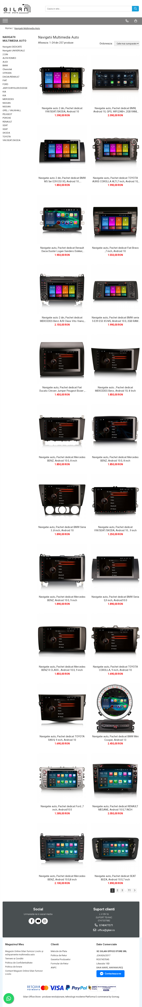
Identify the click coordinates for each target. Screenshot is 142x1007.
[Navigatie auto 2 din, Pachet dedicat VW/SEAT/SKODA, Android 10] (62, 80)
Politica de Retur (59, 955)
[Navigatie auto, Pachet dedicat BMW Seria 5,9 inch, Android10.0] (115, 569)
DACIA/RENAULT (11, 76)
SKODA (6, 132)
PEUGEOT (7, 114)
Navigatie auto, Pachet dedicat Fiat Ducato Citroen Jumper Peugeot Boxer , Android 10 (62, 389)
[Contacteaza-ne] (127, 20)
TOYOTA (7, 136)
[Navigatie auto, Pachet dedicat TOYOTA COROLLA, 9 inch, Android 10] (115, 638)
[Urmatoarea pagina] (134, 890)
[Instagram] (45, 921)
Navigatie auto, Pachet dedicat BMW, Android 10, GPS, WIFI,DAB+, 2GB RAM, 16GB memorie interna (115, 110)
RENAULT (7, 121)
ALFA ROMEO (9, 58)
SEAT (5, 125)
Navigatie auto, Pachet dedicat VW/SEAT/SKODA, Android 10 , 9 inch (115, 529)
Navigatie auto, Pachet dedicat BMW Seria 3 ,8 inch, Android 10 (62, 529)
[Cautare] (135, 8)
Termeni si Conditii (14, 958)
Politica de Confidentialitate (18, 962)
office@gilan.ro (106, 930)
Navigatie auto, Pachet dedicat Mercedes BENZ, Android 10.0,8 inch (62, 877)
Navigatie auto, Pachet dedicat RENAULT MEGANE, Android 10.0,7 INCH (115, 808)
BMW (5, 65)
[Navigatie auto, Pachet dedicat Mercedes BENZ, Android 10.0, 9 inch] (62, 569)
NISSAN (7, 103)
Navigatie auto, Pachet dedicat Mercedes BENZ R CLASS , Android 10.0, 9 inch (62, 668)
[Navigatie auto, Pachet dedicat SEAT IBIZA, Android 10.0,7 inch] (115, 848)
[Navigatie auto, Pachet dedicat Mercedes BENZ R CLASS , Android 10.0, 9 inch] (62, 638)
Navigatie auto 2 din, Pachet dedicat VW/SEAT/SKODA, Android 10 (62, 110)
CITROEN (7, 73)
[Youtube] (38, 921)
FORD (5, 84)
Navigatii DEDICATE (12, 46)
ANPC (53, 967)
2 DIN (5, 54)
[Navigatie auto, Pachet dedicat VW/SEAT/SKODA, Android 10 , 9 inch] (115, 499)
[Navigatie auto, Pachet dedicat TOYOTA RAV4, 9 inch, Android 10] (62, 708)
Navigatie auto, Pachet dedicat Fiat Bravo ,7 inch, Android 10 (115, 249)
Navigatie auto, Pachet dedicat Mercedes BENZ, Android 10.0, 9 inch (62, 598)
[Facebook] (32, 921)
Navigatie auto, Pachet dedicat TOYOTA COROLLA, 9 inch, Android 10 (115, 668)
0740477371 (106, 925)
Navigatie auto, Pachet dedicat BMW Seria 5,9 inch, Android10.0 (115, 598)
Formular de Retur (59, 963)
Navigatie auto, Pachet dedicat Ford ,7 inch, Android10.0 (62, 808)
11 (129, 890)
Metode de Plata (59, 951)
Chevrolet (7, 69)
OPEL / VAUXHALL (12, 110)
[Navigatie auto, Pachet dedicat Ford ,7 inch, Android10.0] (62, 778)
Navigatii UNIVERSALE (14, 50)
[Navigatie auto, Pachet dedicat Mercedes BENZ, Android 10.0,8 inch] (62, 848)
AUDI (5, 62)
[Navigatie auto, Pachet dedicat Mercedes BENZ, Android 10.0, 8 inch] (62, 429)
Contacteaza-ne (113, 973)
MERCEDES (8, 99)
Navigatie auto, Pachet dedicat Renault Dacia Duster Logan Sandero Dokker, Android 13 (62, 249)
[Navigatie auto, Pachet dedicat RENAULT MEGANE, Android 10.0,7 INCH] (115, 778)
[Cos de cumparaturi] (135, 20)
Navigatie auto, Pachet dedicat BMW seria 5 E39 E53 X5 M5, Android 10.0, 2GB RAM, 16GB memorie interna (115, 319)
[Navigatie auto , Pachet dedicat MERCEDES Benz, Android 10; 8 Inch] (115, 359)
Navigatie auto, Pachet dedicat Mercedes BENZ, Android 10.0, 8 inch (62, 459)
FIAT (5, 80)
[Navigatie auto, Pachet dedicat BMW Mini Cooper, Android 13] (115, 708)
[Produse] (6, 21)
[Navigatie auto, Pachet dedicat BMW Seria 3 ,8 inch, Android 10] (62, 499)
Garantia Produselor (60, 959)
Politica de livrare (13, 966)
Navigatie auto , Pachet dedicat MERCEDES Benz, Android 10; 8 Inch (115, 389)
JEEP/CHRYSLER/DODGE (15, 88)
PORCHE (7, 118)
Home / (9, 28)
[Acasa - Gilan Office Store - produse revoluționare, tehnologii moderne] (20, 9)
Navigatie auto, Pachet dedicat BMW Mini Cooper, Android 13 (115, 738)
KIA (4, 91)
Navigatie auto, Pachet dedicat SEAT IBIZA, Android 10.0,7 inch (115, 877)
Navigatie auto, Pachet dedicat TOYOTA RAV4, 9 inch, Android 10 (62, 738)
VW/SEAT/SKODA (11, 140)
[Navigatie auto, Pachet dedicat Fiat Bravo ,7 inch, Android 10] (115, 220)
